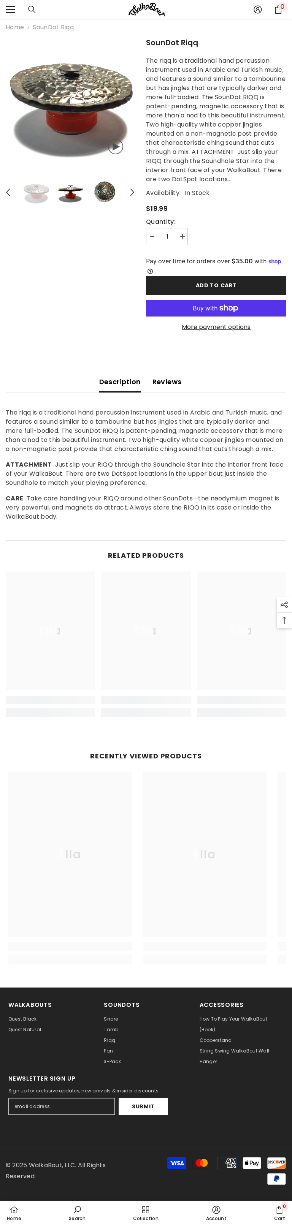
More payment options (216, 327)
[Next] (132, 192)
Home (15, 27)
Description (120, 381)
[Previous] (8, 192)
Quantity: (161, 221)
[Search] (31, 9)
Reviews (167, 381)
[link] (50, 700)
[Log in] (258, 9)
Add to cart (216, 285)
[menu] (10, 9)
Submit (143, 1106)
